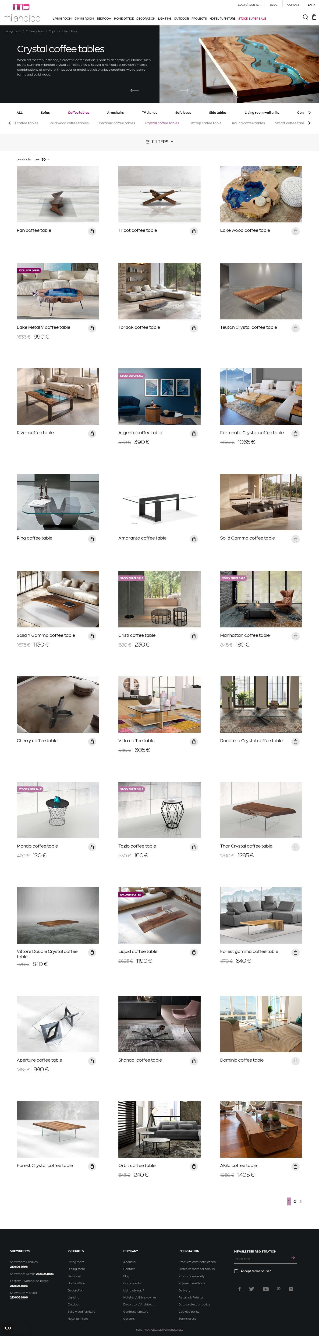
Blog (126, 1276)
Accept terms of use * (256, 1271)
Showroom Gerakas (24, 1262)
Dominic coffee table (242, 1060)
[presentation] (134, 90)
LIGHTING (164, 18)
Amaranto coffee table (142, 538)
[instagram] (291, 1289)
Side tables (218, 112)
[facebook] (239, 1289)
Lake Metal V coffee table (43, 327)
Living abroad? (133, 1290)
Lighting (73, 1297)
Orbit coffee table (137, 1165)
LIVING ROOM (62, 18)
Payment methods (192, 1283)
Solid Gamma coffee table (247, 538)
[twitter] (251, 1289)
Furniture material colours (197, 1269)
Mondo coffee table (37, 846)
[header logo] (22, 13)
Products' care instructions (197, 1262)
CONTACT (293, 4)
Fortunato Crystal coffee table (252, 433)
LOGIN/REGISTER (249, 4)
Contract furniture (136, 1311)
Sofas (45, 112)
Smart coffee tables (291, 123)
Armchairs (115, 112)
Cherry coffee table (37, 741)
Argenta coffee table (140, 433)
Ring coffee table (34, 538)
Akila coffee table (238, 1165)
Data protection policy (194, 1304)
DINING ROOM (84, 18)
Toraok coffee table (139, 327)
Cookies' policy (189, 1311)
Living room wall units (262, 112)
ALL (20, 112)
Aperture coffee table (39, 1060)
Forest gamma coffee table (249, 951)
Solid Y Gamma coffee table (46, 635)
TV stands (149, 112)
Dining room (76, 1269)
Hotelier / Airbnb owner (139, 1297)
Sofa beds (183, 112)
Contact (129, 1269)
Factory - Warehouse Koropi (29, 1281)
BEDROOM (104, 18)
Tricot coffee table (137, 230)
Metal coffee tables (22, 123)
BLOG (274, 4)
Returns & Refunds (191, 1297)
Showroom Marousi (23, 1292)
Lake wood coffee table (245, 230)
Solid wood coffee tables (69, 123)
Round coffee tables (248, 123)
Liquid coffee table (137, 951)
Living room (13, 31)
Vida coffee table (136, 741)
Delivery (184, 1290)
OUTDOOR (181, 18)
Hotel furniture (78, 1318)
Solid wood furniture (82, 1311)
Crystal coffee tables (162, 123)
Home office (76, 1283)
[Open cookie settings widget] (16, 1328)
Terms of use (187, 1318)
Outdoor (73, 1304)
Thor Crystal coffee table (246, 846)
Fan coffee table (34, 230)
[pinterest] (278, 1289)
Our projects (132, 1283)
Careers (129, 1318)
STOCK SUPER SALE (252, 18)
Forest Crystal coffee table (45, 1165)
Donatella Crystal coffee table (251, 741)
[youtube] (266, 1289)
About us (129, 1262)
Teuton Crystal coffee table (248, 327)
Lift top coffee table (205, 123)
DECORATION (145, 18)
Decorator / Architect (138, 1304)
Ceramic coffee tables (117, 123)
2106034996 (19, 1266)
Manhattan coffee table (245, 635)
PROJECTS (199, 18)
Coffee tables (35, 31)
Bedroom (74, 1276)
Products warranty (192, 1276)
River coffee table (35, 433)
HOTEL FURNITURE (223, 18)
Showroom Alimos (22, 1274)
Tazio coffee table (137, 846)
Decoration (76, 1290)
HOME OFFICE (124, 18)
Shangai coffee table (140, 1060)
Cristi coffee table (137, 635)
